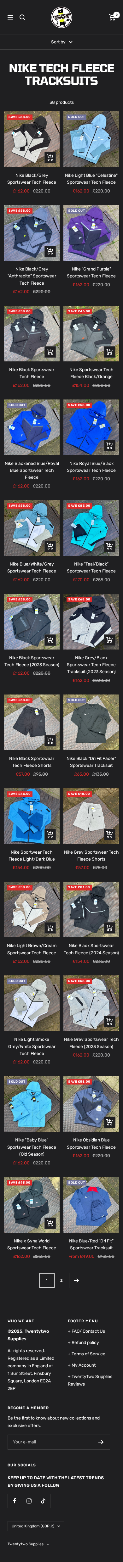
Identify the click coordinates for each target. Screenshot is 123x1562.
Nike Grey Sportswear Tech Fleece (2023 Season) (91, 1043)
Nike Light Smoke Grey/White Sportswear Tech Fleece (32, 1046)
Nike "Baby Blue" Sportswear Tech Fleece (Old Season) (31, 1147)
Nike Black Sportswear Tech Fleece (31, 373)
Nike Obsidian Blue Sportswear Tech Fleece (91, 1143)
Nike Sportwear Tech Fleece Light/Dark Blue (32, 856)
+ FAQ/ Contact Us (86, 1331)
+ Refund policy (83, 1342)
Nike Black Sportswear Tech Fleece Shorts (31, 762)
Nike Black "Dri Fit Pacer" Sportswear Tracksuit (91, 762)
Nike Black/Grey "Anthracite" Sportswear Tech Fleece (32, 276)
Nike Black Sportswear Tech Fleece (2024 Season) (91, 949)
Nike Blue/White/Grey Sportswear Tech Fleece (31, 567)
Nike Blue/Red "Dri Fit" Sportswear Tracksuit (91, 1244)
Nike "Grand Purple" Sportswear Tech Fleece (91, 272)
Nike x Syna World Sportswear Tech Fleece (31, 1244)
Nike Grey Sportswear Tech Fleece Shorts (91, 856)
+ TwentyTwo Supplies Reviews (90, 1380)
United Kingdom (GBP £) (33, 1526)
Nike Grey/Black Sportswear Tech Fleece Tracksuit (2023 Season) (91, 665)
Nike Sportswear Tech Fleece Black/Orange (91, 373)
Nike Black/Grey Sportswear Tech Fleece (31, 179)
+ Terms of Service (86, 1354)
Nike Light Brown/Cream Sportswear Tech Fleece (31, 949)
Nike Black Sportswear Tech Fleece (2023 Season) (31, 661)
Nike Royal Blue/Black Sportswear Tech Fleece (91, 467)
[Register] (101, 1442)
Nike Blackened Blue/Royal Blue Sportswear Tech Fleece (32, 470)
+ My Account (82, 1365)
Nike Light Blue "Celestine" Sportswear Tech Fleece (91, 179)
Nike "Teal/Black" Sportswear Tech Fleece (91, 567)
